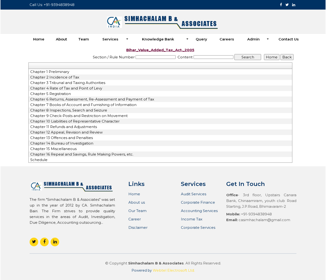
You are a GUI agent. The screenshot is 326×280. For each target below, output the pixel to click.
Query (201, 39)
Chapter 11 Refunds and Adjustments (63, 127)
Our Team (137, 211)
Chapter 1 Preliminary (49, 72)
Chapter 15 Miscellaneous (53, 149)
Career (134, 219)
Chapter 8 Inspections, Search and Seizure (68, 110)
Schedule (38, 160)
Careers (227, 39)
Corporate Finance (198, 202)
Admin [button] (254, 39)
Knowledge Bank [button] (158, 39)
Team (83, 39)
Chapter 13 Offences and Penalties (61, 138)
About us (136, 202)
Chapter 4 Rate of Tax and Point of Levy (66, 88)
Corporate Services (198, 227)
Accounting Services (199, 211)
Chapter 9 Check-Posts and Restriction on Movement (79, 116)
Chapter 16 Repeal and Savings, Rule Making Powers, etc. (81, 154)
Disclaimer (137, 227)
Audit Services (193, 194)
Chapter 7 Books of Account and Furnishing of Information (83, 105)
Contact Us (289, 39)
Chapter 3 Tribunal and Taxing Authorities (67, 83)
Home (38, 39)
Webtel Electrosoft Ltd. (174, 270)
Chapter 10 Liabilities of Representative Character (75, 121)
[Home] (163, 22)
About (61, 39)
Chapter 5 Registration (50, 94)
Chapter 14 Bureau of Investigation (61, 143)
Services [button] (110, 39)
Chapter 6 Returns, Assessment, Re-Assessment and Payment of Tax (92, 99)
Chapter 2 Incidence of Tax (54, 77)
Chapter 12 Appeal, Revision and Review (66, 132)
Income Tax (191, 219)
